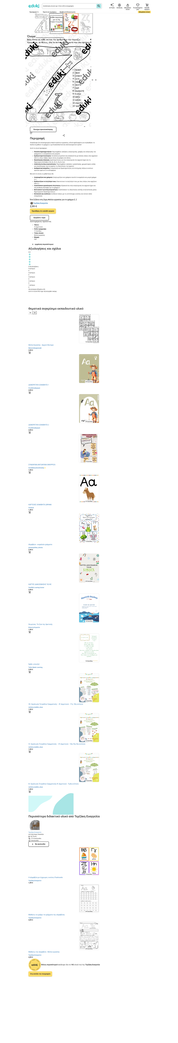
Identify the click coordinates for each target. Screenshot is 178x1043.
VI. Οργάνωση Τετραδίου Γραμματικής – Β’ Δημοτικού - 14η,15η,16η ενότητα (56, 744)
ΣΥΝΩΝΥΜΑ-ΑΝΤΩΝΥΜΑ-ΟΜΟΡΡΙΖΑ (41, 465)
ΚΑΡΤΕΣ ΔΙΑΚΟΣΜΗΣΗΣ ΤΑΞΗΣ (39, 584)
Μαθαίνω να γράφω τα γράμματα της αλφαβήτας (46, 915)
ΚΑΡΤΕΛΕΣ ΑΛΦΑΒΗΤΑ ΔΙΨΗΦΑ (40, 505)
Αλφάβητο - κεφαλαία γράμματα (40, 544)
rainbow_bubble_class (35, 707)
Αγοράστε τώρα (39, 218)
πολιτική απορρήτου (67, 301)
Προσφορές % (34, 12)
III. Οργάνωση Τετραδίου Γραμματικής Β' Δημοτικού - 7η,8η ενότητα (53, 784)
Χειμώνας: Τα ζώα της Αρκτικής (40, 624)
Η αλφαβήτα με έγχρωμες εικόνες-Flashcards (45, 877)
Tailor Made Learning (35, 667)
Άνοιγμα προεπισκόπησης (43, 129)
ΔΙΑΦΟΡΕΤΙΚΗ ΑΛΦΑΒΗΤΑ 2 (38, 425)
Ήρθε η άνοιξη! (33, 664)
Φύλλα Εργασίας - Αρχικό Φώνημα (40, 345)
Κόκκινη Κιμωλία (34, 627)
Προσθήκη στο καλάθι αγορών (43, 211)
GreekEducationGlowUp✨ (37, 468)
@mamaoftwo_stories (35, 547)
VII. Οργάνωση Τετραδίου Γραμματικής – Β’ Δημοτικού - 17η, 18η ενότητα (55, 704)
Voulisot (31, 507)
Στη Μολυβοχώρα (34, 388)
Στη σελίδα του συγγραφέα (40, 974)
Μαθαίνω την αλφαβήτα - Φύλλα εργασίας (44, 952)
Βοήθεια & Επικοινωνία (67, 12)
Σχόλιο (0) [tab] (41, 289)
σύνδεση (35, 304)
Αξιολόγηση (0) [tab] (33, 289)
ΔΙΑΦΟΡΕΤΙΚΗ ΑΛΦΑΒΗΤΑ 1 (38, 385)
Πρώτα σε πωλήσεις (49, 12)
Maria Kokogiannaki (35, 348)
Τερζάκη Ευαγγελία (40, 203)
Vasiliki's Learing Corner (36, 587)
